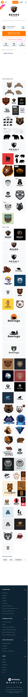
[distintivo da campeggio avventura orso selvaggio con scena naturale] (8, 308)
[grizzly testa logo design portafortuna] (8, 403)
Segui (23, 28)
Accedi (21, 2)
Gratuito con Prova (14, 33)
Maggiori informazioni (8, 52)
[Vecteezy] (2, 2)
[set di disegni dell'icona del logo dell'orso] (8, 139)
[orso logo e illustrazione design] (8, 589)
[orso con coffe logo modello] (8, 426)
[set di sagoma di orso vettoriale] (8, 200)
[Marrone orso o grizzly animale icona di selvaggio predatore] (7, 653)
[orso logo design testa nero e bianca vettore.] (8, 545)
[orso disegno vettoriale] (8, 236)
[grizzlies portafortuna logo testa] (8, 498)
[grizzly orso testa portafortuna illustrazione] (8, 150)
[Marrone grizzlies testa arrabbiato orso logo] (8, 534)
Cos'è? (14, 50)
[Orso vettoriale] (13, 88)
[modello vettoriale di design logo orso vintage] (7, 118)
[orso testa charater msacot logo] (8, 415)
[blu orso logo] (8, 566)
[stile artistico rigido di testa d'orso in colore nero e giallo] (9, 128)
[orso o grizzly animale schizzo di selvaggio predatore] (7, 600)
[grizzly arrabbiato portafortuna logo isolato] (6, 359)
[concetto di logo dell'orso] (8, 188)
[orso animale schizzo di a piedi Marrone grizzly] (18, 653)
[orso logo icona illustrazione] (9, 368)
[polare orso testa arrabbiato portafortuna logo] (8, 522)
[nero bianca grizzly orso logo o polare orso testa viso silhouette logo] (8, 296)
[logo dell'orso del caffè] (8, 248)
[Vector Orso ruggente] (7, 272)
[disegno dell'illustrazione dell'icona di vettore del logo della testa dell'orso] (8, 260)
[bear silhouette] (13, 163)
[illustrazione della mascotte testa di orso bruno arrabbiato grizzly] (6, 101)
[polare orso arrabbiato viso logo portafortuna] (8, 391)
